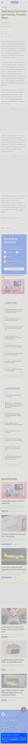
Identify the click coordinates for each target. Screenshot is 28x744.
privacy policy (14, 739)
